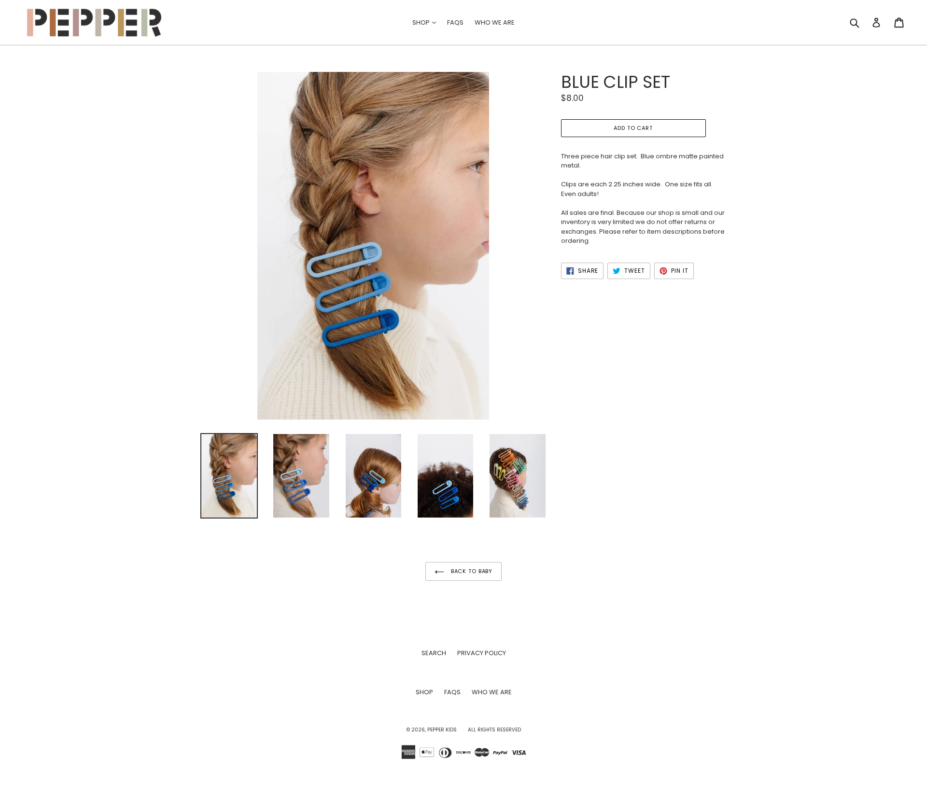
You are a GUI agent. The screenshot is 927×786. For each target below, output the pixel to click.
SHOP (426, 22)
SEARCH (433, 653)
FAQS (455, 22)
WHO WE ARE (495, 22)
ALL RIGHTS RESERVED (494, 730)
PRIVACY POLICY (481, 653)
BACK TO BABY (470, 571)
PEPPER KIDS (442, 730)
